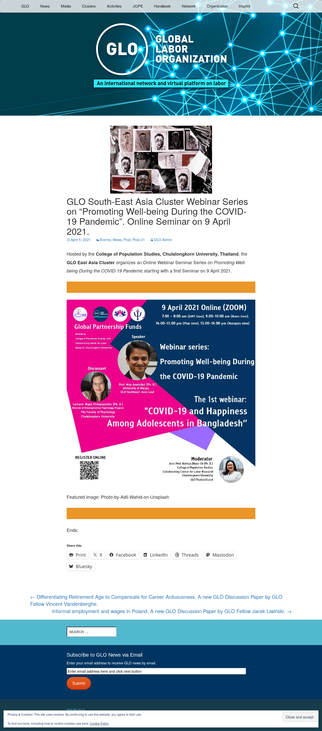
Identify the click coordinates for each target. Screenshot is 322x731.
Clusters (89, 6)
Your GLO (76, 710)
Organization (217, 6)
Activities (114, 6)
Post (127, 239)
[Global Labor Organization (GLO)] (161, 52)
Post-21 (139, 239)
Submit (78, 683)
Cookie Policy (99, 723)
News (45, 6)
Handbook (162, 6)
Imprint (244, 6)
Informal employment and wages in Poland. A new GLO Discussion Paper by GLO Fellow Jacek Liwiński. (172, 611)
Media (66, 6)
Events (105, 239)
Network (189, 6)
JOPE (138, 6)
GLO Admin (163, 239)
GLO (25, 6)
